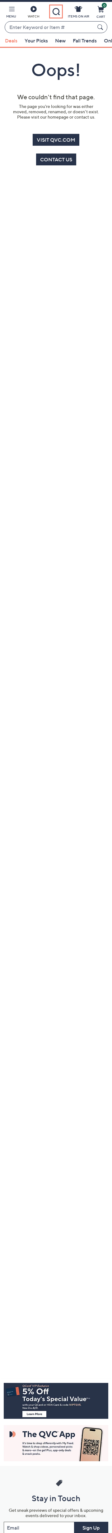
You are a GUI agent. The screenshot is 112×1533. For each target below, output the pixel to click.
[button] (11, 13)
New (60, 40)
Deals (11, 40)
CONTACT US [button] (56, 159)
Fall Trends (85, 40)
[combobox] (50, 27)
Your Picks (36, 40)
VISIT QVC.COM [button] (56, 140)
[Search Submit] (101, 27)
